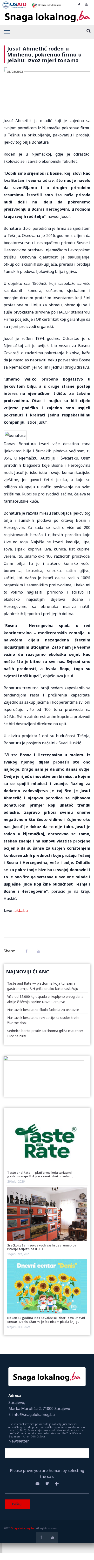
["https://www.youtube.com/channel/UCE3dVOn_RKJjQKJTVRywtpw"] (86, 4)
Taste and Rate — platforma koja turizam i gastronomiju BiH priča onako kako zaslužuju (41, 1174)
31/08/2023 (15, 71)
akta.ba (21, 910)
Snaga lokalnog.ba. (23, 1528)
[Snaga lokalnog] (47, 16)
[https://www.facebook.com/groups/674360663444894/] (79, 4)
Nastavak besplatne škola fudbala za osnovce (43, 1009)
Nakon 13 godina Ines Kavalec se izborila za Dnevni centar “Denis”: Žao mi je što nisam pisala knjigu (46, 1320)
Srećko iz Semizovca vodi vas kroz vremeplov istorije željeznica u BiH (41, 1247)
